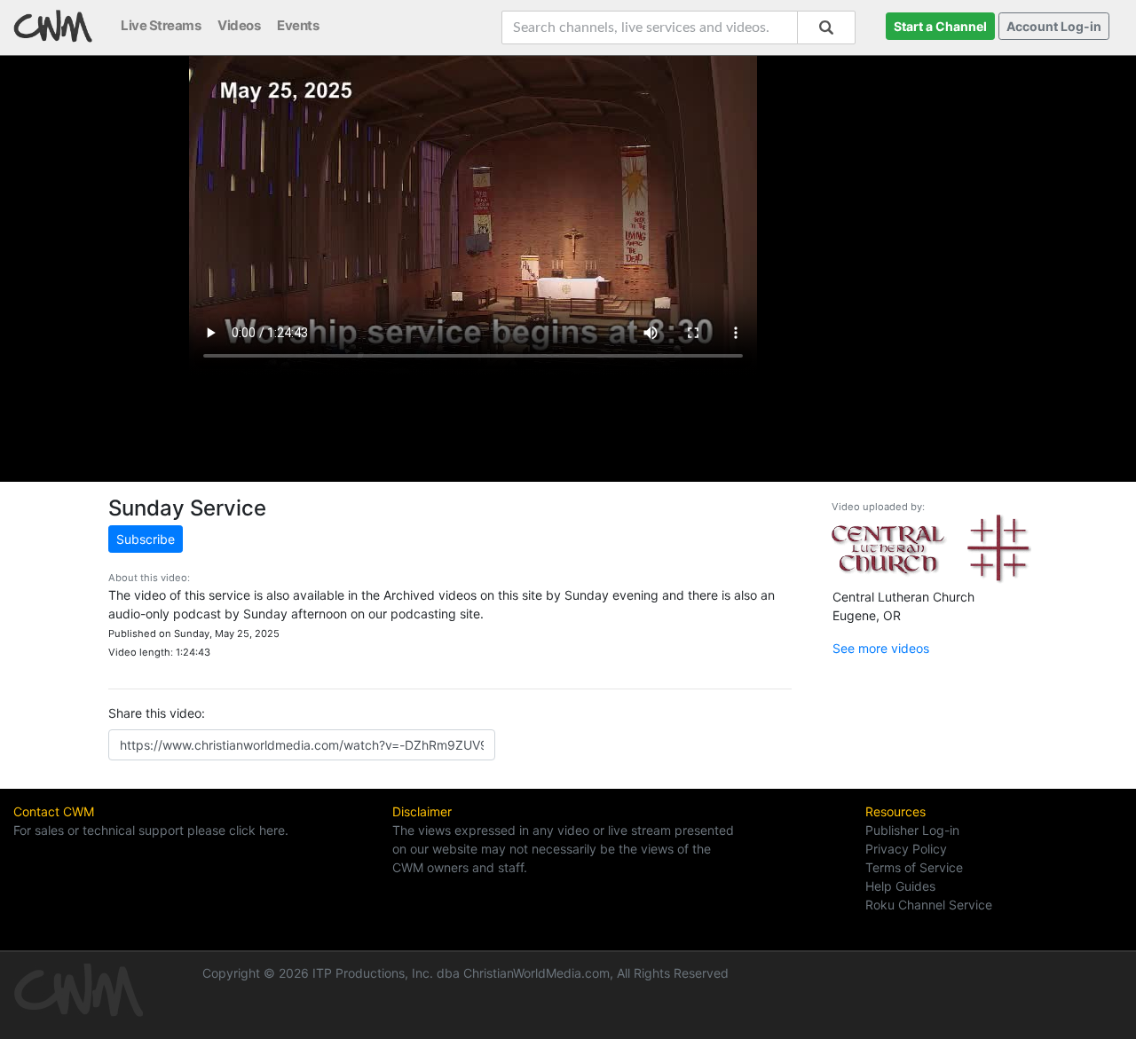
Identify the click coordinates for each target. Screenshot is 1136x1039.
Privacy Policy (906, 848)
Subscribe (145, 539)
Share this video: (156, 712)
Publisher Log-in (912, 830)
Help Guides (900, 885)
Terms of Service (914, 867)
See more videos (880, 648)
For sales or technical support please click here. (150, 830)
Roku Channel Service (928, 904)
